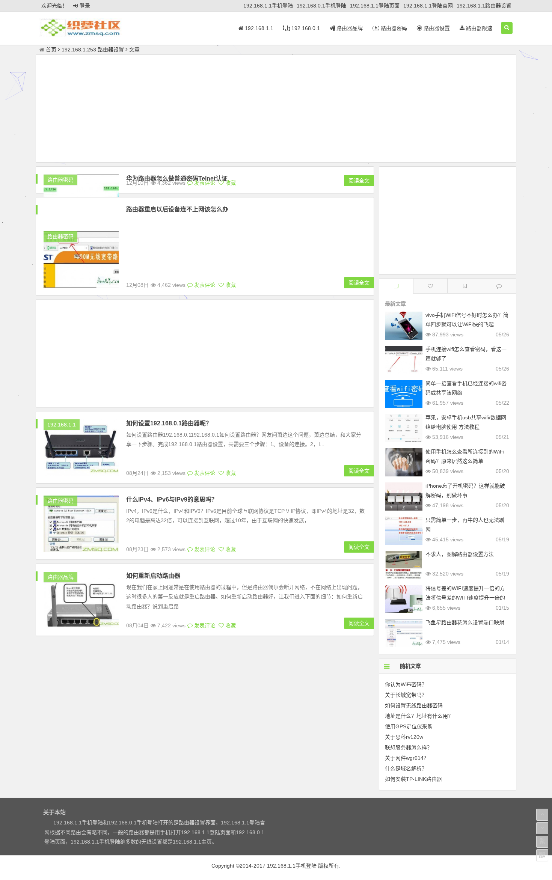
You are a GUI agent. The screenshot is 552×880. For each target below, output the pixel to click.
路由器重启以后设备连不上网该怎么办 (177, 209)
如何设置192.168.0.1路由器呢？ (169, 423)
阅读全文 (359, 181)
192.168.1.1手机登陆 (268, 6)
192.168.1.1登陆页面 (375, 6)
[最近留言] (499, 286)
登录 (85, 6)
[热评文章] (430, 286)
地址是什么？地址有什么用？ (419, 716)
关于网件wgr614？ (407, 758)
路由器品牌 (349, 28)
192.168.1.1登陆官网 (428, 6)
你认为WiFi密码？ (406, 684)
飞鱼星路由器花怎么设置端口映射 (464, 622)
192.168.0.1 (305, 28)
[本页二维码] (542, 855)
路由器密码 (393, 28)
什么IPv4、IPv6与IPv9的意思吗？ (171, 499)
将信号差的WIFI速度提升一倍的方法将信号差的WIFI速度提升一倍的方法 (465, 597)
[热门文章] (464, 286)
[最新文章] (396, 286)
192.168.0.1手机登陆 (321, 6)
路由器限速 (478, 28)
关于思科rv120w (404, 737)
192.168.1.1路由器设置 (484, 6)
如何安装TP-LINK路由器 (413, 779)
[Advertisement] (276, 109)
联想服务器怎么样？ (408, 747)
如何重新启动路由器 (153, 576)
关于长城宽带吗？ (406, 695)
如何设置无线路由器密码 (414, 705)
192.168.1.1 (258, 28)
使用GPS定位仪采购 (409, 726)
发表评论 (204, 183)
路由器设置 (436, 28)
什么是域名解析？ (406, 768)
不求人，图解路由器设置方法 (459, 554)
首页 (51, 50)
